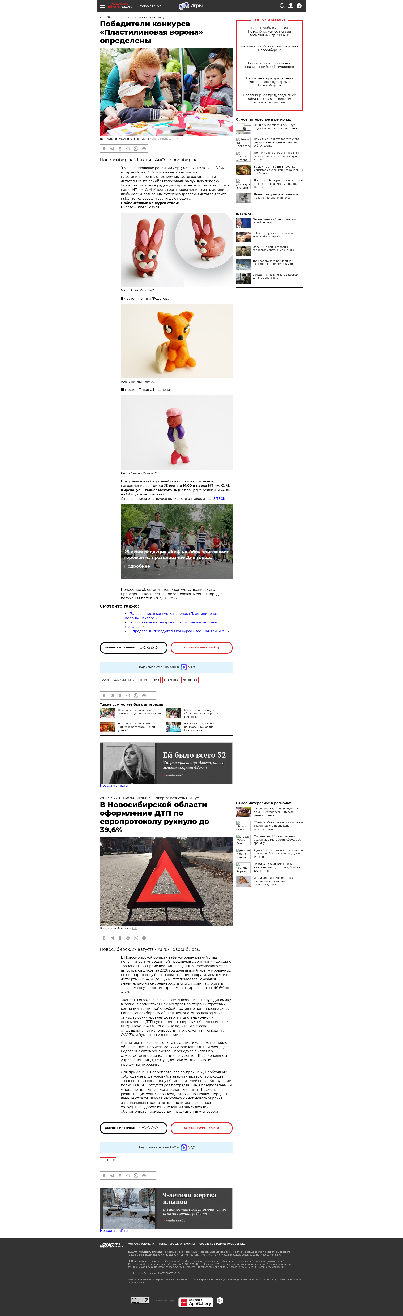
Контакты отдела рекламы (177, 1244)
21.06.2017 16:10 (109, 17)
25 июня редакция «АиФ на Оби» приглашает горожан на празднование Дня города (176, 554)
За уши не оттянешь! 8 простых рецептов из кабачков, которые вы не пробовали (278, 170)
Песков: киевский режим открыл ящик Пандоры (274, 221)
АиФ (176, 138)
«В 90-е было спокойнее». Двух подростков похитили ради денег (276, 126)
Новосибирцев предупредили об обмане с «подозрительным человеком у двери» (269, 98)
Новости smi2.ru (114, 785)
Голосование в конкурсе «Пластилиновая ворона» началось (201, 713)
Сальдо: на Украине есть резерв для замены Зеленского (276, 276)
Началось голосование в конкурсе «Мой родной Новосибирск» (200, 727)
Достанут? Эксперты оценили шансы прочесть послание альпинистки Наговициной (278, 184)
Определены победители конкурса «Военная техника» (178, 631)
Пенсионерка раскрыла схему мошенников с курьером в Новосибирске (269, 82)
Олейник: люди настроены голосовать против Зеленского (273, 248)
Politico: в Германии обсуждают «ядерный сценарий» (273, 235)
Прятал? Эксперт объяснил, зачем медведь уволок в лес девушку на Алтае (276, 156)
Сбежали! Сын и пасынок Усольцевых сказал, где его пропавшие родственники (278, 826)
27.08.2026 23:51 (110, 798)
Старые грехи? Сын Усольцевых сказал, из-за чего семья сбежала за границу (277, 840)
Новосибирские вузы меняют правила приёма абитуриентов (269, 65)
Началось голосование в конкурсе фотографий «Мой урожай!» (136, 727)
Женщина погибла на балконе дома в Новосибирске (270, 48)
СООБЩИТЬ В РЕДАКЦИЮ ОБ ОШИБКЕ (222, 1244)
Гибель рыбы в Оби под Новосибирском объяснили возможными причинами (269, 31)
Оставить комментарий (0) (201, 647)
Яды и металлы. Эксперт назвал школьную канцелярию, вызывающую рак (274, 881)
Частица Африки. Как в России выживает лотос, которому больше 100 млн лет (277, 867)
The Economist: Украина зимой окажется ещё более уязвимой (273, 262)
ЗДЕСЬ (219, 499)
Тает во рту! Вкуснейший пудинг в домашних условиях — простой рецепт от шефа (276, 812)
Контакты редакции (141, 1244)
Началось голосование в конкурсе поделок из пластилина (140, 711)
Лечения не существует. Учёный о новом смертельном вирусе (276, 196)
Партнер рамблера (164, 1300)
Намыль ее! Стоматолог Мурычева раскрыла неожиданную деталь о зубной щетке (276, 142)
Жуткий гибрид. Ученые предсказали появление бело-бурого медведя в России (278, 853)
